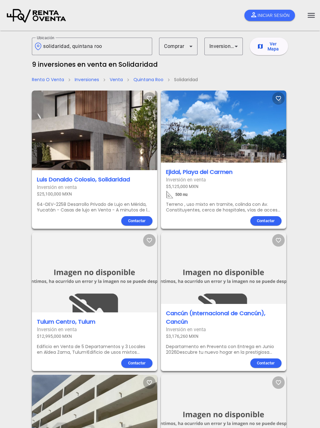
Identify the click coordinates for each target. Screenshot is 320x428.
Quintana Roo (148, 79)
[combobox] (95, 46)
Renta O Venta (48, 79)
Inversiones (87, 79)
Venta (116, 79)
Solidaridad (186, 79)
